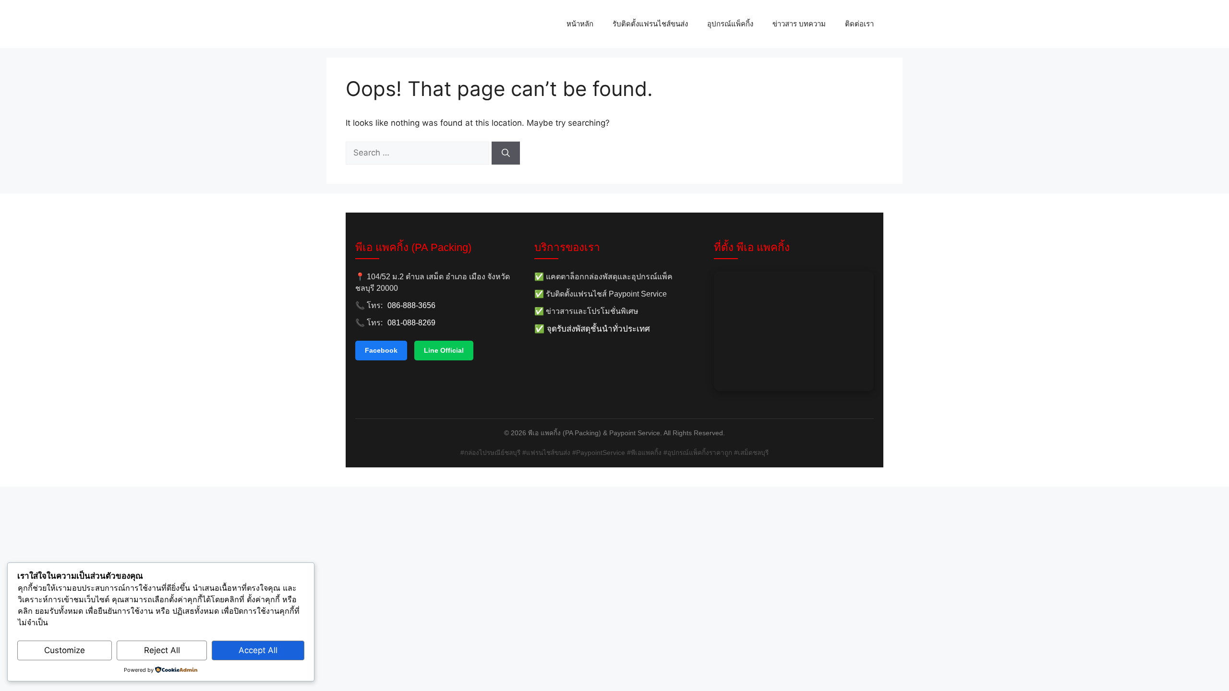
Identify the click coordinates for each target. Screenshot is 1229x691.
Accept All (258, 650)
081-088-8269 (411, 323)
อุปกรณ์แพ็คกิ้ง (730, 23)
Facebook (381, 350)
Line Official (444, 350)
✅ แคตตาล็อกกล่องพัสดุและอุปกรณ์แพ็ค (603, 277)
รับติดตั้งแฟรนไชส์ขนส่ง (650, 23)
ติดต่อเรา (859, 23)
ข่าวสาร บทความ (799, 23)
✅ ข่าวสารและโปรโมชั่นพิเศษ (586, 311)
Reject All (162, 650)
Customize (64, 650)
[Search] (506, 153)
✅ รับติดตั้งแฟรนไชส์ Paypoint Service (600, 294)
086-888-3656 (411, 305)
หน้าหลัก (579, 23)
